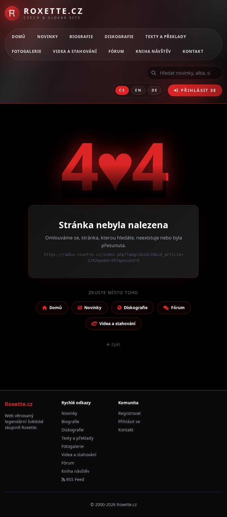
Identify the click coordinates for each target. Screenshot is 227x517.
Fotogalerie (26, 51)
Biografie (81, 36)
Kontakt (193, 51)
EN (138, 90)
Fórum (116, 51)
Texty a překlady (166, 36)
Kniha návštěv (153, 51)
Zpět (115, 344)
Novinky (47, 36)
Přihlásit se (198, 90)
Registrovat (129, 413)
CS (122, 90)
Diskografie (119, 36)
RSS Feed (74, 479)
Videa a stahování (75, 51)
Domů (18, 36)
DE (155, 90)
